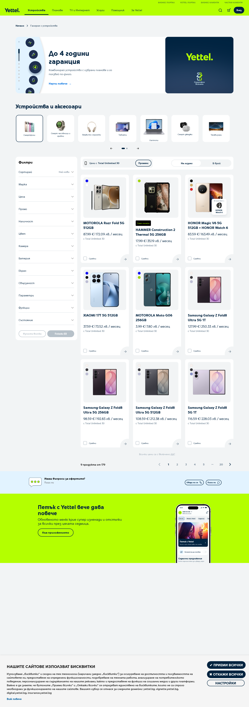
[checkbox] (85, 258)
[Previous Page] (159, 464)
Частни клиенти (233, 2)
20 (221, 464)
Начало (20, 25)
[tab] (36, 10)
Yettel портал (187, 2)
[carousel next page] (138, 148)
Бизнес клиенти (210, 2)
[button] (46, 172)
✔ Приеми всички (226, 665)
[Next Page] (230, 464)
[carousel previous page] (111, 148)
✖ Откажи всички (226, 674)
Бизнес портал (166, 2)
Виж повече (14, 698)
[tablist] (85, 10)
